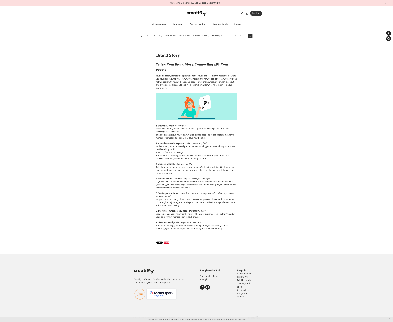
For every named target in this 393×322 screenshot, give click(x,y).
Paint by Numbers (198, 24)
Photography (217, 36)
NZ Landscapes (159, 24)
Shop (239, 286)
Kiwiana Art (178, 24)
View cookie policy (240, 319)
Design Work (243, 293)
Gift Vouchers (243, 290)
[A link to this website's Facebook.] (388, 33)
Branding (205, 36)
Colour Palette (184, 36)
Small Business (170, 36)
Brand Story (157, 36)
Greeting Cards (220, 24)
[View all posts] (141, 36)
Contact (256, 13)
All (147, 36)
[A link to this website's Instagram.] (388, 38)
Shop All (237, 24)
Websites (196, 36)
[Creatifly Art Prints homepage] (196, 13)
